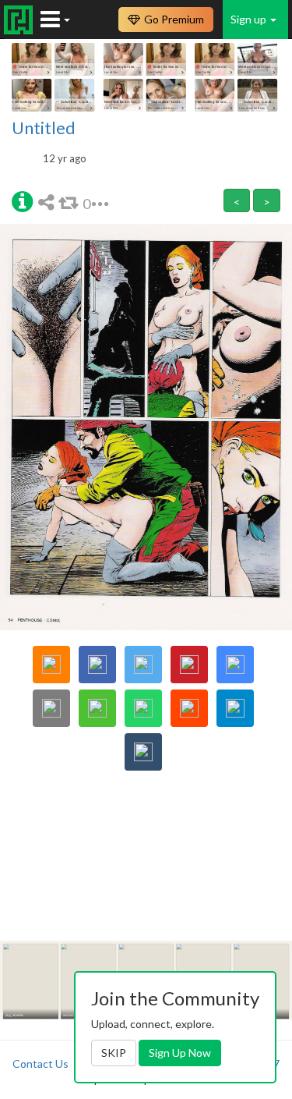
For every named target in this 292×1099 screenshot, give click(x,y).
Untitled (44, 127)
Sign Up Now (180, 1052)
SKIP (113, 1052)
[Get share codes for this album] (48, 201)
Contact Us (40, 1063)
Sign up (249, 19)
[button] (22, 200)
